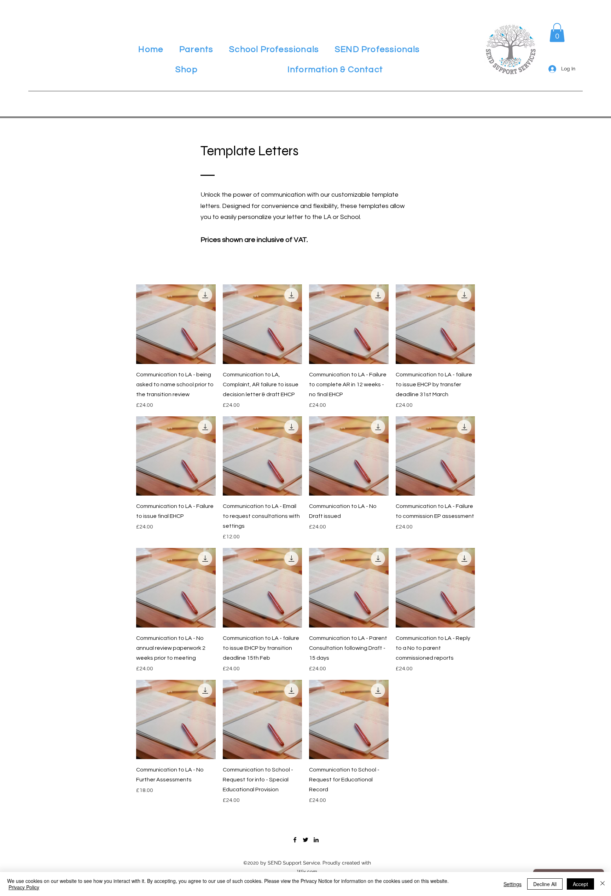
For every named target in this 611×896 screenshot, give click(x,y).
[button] (196, 49)
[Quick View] (176, 324)
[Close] (602, 884)
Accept (580, 884)
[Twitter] (305, 839)
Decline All (545, 884)
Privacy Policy (23, 887)
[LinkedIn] (316, 839)
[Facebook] (294, 839)
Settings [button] (513, 884)
